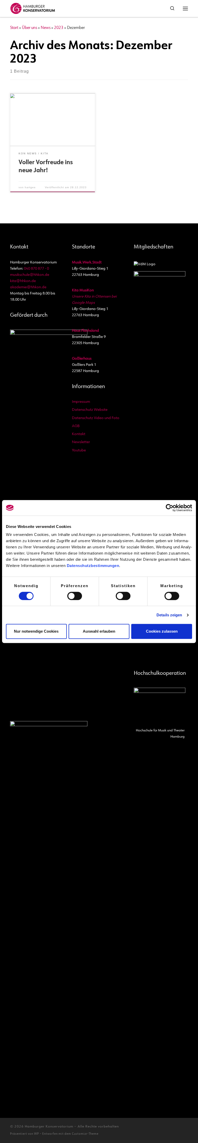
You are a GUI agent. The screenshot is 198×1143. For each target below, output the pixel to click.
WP (36, 1134)
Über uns (29, 28)
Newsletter (81, 442)
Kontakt (78, 434)
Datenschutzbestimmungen (93, 565)
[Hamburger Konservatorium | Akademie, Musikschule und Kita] (32, 7)
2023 (58, 28)
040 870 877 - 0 (36, 269)
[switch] (74, 596)
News (46, 28)
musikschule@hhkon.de (29, 275)
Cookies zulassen (162, 631)
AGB (76, 426)
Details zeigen (169, 615)
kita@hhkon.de (23, 281)
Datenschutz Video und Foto (95, 418)
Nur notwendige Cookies (36, 631)
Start (14, 28)
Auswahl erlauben (99, 631)
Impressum (81, 402)
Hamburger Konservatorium (49, 1126)
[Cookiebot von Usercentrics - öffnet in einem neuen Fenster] (169, 508)
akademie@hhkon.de (28, 287)
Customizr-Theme (85, 1134)
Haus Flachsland (85, 331)
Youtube (79, 450)
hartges (30, 187)
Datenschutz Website (90, 410)
